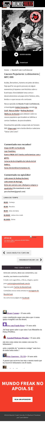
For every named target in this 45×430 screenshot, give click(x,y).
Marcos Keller (14, 110)
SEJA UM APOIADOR (22, 399)
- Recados (9, 207)
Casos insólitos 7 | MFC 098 (18, 253)
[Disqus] (22, 339)
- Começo (9, 202)
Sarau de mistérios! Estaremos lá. (17, 168)
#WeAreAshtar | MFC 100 (28, 260)
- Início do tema (11, 211)
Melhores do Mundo (12, 114)
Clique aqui (12, 128)
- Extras (9, 219)
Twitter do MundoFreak (22, 287)
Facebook (25, 298)
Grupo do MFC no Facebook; (14, 148)
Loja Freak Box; (10, 151)
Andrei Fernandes (21, 107)
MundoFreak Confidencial (22, 70)
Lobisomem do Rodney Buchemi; (16, 178)
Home (6, 70)
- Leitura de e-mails (13, 215)
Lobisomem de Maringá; (13, 182)
